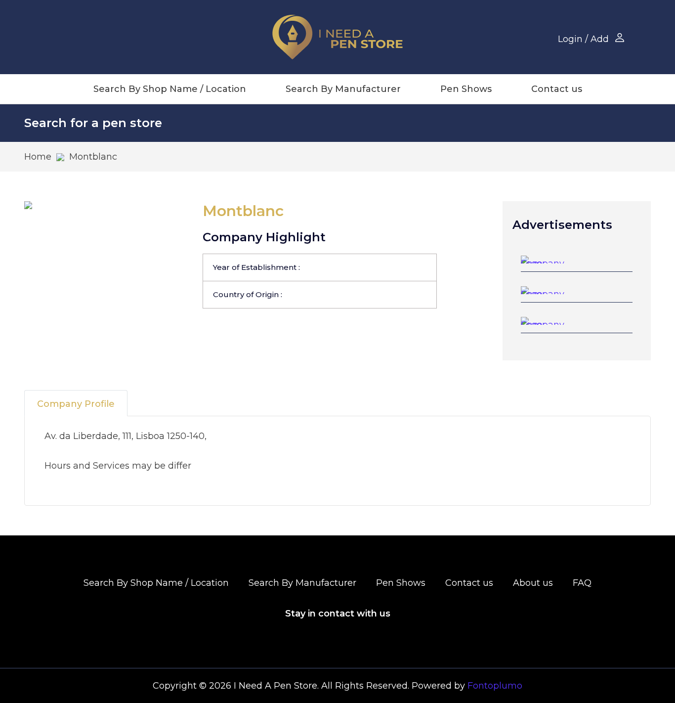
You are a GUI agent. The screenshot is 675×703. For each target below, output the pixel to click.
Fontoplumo (494, 685)
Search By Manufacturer (343, 89)
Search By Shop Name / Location (169, 89)
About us (533, 582)
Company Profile (76, 403)
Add (600, 39)
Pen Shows (466, 89)
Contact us (556, 89)
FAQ (582, 582)
